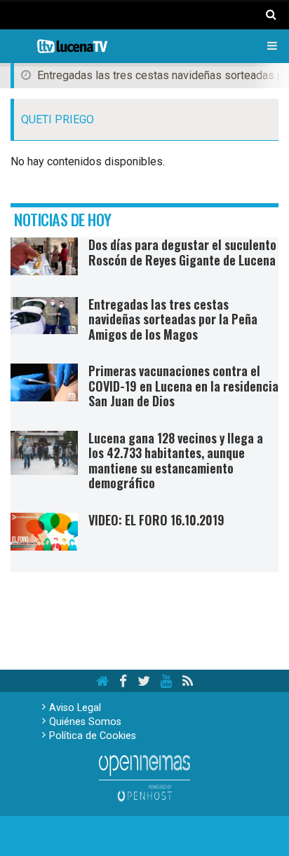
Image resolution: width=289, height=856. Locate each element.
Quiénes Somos (85, 722)
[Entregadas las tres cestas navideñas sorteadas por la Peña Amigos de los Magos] (44, 316)
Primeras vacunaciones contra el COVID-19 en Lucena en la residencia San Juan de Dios (183, 385)
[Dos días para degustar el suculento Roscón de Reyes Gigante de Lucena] (44, 256)
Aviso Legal (75, 708)
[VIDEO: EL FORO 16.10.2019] (44, 532)
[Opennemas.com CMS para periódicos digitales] (144, 778)
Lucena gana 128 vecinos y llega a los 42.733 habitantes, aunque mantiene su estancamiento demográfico (175, 460)
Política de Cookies (92, 736)
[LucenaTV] (72, 46)
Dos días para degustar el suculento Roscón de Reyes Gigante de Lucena (182, 252)
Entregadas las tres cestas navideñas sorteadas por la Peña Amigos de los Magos (172, 319)
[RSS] (187, 681)
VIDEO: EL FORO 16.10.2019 (156, 520)
